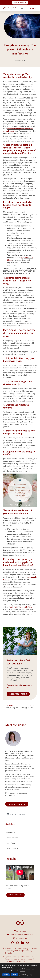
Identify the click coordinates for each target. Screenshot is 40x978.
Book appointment (18, 694)
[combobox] (20, 814)
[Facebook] (12, 942)
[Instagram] (17, 942)
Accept (6, 974)
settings (22, 971)
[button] (22, 8)
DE (33, 8)
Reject (14, 974)
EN (30, 8)
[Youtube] (27, 942)
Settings (23, 974)
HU (36, 8)
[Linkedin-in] (22, 942)
